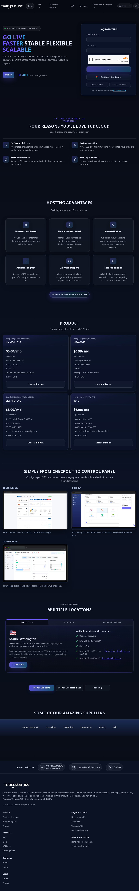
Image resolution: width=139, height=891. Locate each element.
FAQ (72, 6)
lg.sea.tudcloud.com (111, 658)
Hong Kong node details (82, 842)
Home (30, 6)
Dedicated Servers (53, 6)
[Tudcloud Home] (12, 6)
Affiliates (83, 6)
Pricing (6, 826)
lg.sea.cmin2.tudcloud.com (117, 651)
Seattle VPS (76, 821)
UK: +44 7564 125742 (54, 766)
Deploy (8, 75)
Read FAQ (97, 687)
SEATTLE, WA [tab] (27, 622)
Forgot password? (120, 84)
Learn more (18, 665)
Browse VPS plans (41, 687)
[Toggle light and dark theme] (136, 6)
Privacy (6, 883)
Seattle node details (80, 846)
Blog (5, 842)
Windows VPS (77, 826)
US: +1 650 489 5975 (54, 768)
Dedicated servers (11, 817)
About (5, 862)
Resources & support (102, 4)
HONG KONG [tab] (69, 622)
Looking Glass (9, 850)
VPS (39, 4)
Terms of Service (119, 90)
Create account (97, 84)
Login (108, 69)
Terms (5, 878)
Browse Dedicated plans (69, 687)
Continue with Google (111, 77)
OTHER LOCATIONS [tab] (112, 622)
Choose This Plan (36, 384)
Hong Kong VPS (10, 821)
